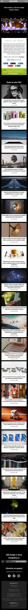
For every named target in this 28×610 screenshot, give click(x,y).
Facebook (9, 576)
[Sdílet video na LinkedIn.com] (20, 63)
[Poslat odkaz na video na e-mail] (17, 65)
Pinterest (18, 576)
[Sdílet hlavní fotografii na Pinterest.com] (10, 65)
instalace (21, 57)
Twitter (14, 576)
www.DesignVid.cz (14, 586)
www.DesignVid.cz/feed (16, 593)
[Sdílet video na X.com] (13, 63)
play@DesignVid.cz (15, 591)
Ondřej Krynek (20, 41)
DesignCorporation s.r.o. (7, 598)
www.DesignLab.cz (14, 606)
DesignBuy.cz (15, 73)
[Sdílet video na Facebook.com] (5, 63)
